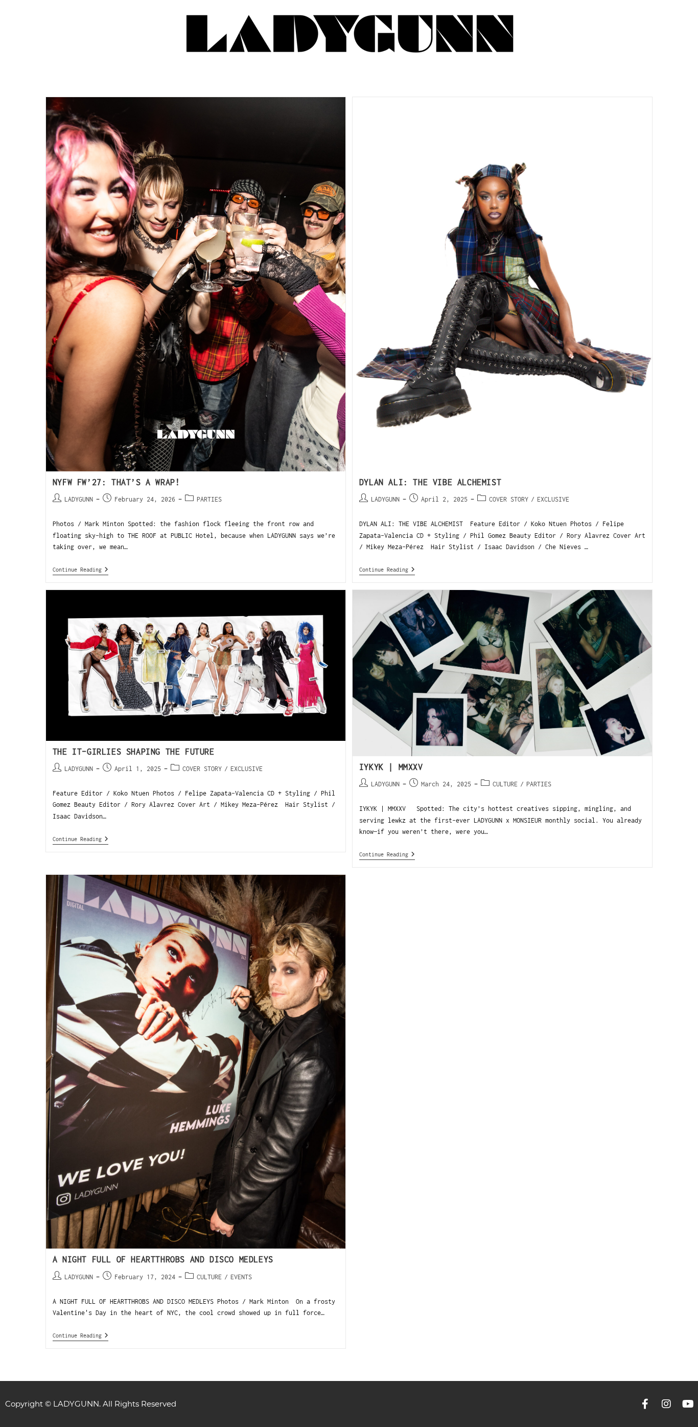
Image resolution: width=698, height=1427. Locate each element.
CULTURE (505, 784)
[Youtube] (688, 1404)
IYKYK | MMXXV (391, 767)
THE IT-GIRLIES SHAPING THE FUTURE (134, 751)
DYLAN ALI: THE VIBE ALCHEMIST (432, 482)
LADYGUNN (78, 499)
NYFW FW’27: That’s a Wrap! (116, 482)
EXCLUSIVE (553, 499)
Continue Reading (80, 569)
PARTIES (209, 499)
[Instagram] (666, 1404)
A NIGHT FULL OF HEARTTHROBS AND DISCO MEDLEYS (163, 1259)
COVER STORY (508, 499)
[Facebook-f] (645, 1404)
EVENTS (241, 1277)
